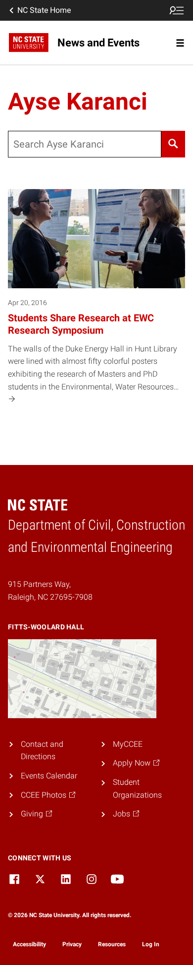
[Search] (173, 144)
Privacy (72, 944)
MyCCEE (128, 744)
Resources (112, 944)
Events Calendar (49, 775)
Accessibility (29, 944)
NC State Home (44, 10)
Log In (150, 944)
